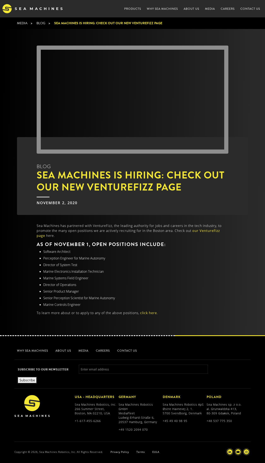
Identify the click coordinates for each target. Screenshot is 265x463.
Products (132, 9)
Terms (140, 452)
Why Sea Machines (162, 9)
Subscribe (27, 380)
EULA (155, 452)
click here (148, 313)
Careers (228, 9)
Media (210, 9)
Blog (40, 23)
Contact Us (250, 9)
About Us (191, 9)
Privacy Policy (120, 452)
